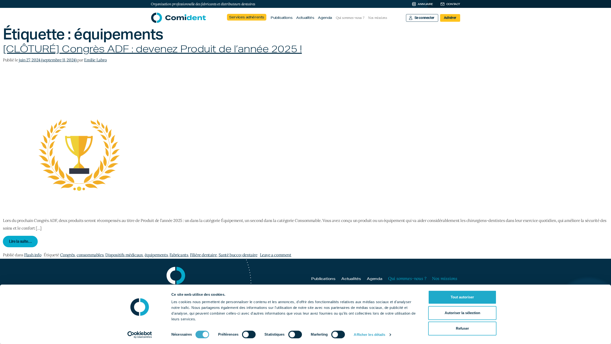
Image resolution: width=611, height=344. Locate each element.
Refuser (462, 328)
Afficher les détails (369, 335)
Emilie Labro (95, 60)
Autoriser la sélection (462, 313)
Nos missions (377, 18)
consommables (90, 255)
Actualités (305, 18)
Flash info (32, 255)
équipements (156, 255)
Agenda (325, 18)
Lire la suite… (23, 241)
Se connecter (424, 18)
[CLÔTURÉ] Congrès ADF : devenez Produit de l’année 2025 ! (152, 48)
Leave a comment (275, 255)
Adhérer (450, 18)
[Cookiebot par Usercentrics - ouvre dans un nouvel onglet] (140, 334)
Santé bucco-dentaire (238, 255)
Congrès (67, 255)
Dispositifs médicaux (124, 255)
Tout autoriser (462, 297)
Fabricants (178, 255)
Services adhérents (246, 17)
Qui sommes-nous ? (350, 18)
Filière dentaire (203, 255)
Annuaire (425, 4)
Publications (281, 18)
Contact (453, 4)
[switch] (249, 334)
